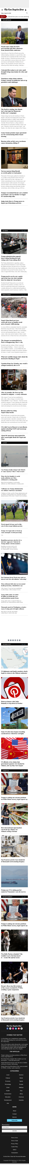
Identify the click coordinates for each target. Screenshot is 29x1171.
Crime (7, 1087)
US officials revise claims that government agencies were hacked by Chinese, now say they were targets (12, 764)
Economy (7, 1081)
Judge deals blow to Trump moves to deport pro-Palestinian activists (12, 202)
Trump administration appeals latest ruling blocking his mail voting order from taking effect (11, 258)
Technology (8, 1084)
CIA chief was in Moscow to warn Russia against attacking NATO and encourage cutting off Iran (14, 429)
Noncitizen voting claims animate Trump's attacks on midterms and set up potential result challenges (14, 80)
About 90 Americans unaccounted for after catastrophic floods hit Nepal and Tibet (13, 437)
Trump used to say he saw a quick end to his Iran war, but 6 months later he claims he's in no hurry (11, 278)
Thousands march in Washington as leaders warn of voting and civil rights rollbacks (13, 608)
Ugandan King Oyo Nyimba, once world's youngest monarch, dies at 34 (14, 364)
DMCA (14, 1149)
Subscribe (14, 1130)
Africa (21, 1093)
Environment (7, 1093)
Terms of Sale (14, 1140)
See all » (24, 230)
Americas (21, 1097)
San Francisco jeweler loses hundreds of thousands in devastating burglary (13, 861)
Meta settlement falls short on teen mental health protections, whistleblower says (13, 585)
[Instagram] (13, 640)
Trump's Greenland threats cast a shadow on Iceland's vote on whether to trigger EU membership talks (14, 194)
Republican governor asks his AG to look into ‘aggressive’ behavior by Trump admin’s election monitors (11, 541)
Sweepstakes (14, 1152)
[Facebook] (8, 640)
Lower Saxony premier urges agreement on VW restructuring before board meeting (13, 134)
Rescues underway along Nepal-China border (9, 411)
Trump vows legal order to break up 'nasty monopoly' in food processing (11, 531)
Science (21, 1075)
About (14, 1110)
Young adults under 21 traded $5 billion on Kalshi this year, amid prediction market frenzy (10, 596)
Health (8, 1090)
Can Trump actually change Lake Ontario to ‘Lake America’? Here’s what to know (13, 470)
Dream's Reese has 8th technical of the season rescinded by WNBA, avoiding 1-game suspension (12, 988)
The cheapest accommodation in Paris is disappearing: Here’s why (12, 341)
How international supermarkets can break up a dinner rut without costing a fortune (11, 829)
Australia (21, 1100)
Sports (21, 1081)
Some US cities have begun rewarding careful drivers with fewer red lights (13, 732)
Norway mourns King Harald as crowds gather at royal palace (11, 172)
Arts (8, 1103)
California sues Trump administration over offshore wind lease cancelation (12, 489)
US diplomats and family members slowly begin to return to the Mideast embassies (14, 672)
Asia (21, 1090)
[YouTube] (17, 640)
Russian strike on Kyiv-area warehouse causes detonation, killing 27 (13, 142)
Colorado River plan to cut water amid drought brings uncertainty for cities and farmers (14, 72)
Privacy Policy (14, 1143)
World (21, 1078)
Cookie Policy (14, 1146)
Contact (14, 1114)
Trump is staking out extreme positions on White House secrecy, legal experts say (14, 798)
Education (7, 1097)
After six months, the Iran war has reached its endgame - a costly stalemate (14, 393)
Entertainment (8, 1100)
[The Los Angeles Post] (14, 9)
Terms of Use (14, 1137)
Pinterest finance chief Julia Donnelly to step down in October (11, 702)
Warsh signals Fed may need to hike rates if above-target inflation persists (11, 525)
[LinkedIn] (15, 640)
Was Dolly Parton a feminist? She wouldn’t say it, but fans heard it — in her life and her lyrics (12, 956)
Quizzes (14, 1117)
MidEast (21, 1087)
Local (7, 1075)
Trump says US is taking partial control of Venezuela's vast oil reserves (13, 891)
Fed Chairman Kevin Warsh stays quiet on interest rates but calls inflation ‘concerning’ (14, 578)
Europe (21, 1084)
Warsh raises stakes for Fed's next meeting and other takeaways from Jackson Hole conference (12, 48)
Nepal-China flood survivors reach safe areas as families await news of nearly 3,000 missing (11, 322)
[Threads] (19, 640)
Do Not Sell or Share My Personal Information (14, 1156)
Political (8, 1078)
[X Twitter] (11, 640)
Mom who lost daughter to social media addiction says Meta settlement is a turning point (10, 478)
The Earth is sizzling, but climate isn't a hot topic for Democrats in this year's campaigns (11, 111)
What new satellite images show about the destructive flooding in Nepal (14, 358)
